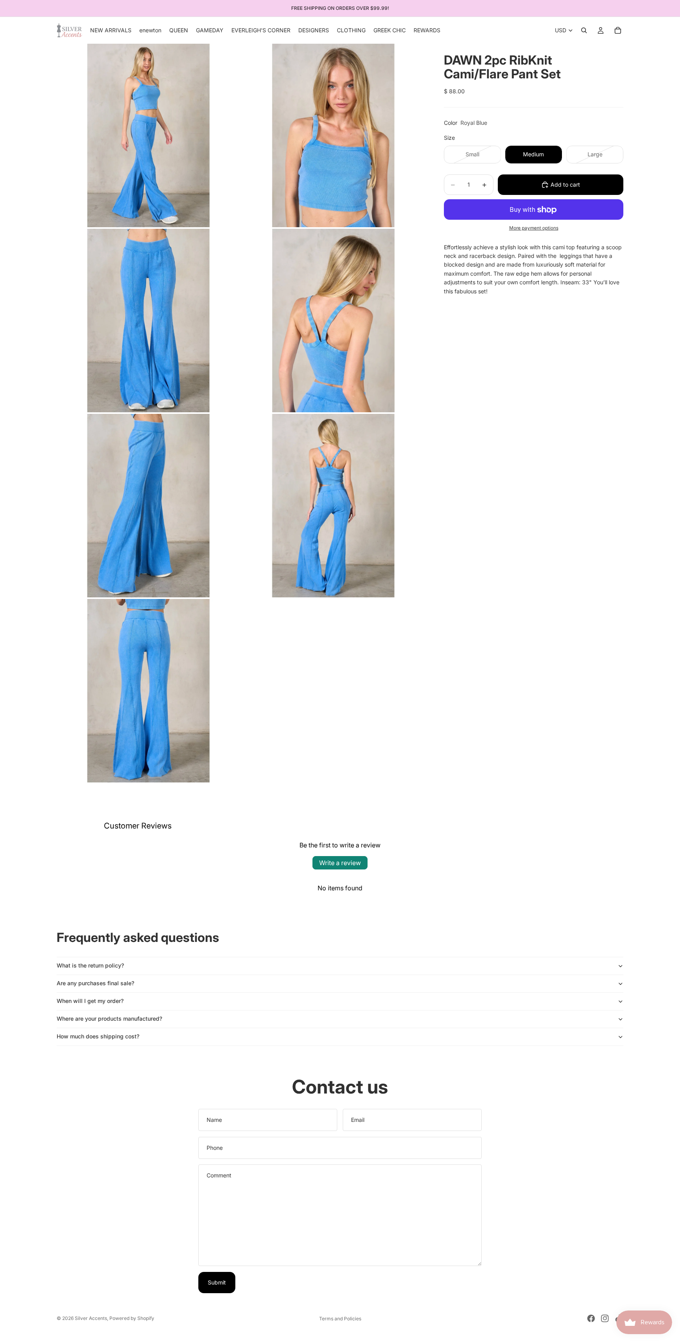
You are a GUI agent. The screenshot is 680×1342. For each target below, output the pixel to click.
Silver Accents (91, 1318)
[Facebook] (591, 1318)
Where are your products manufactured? (109, 1018)
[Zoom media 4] (333, 320)
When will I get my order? (90, 1000)
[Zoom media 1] (148, 135)
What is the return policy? (90, 965)
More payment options (533, 228)
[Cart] (617, 30)
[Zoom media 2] (333, 135)
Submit (217, 1282)
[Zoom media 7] (148, 690)
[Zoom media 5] (148, 505)
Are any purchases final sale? (95, 983)
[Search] (584, 30)
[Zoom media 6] (333, 505)
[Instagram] (605, 1318)
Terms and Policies (340, 1319)
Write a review (340, 863)
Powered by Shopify (131, 1318)
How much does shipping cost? (98, 1036)
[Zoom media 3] (148, 320)
